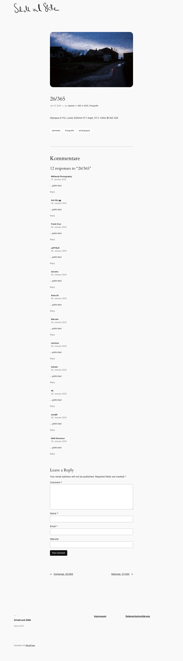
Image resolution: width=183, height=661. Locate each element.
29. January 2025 (59, 417)
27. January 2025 (58, 179)
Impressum (100, 616)
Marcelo (55, 319)
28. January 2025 (59, 203)
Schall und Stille (22, 620)
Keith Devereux (58, 438)
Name (54, 513)
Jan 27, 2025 (55, 105)
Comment (56, 482)
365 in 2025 (83, 105)
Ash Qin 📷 (56, 200)
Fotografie (93, 105)
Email (54, 526)
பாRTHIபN (55, 248)
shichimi (55, 343)
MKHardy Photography (61, 176)
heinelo (54, 367)
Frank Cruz (56, 224)
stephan (71, 105)
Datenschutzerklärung (138, 616)
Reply (52, 192)
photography (84, 130)
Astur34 (55, 295)
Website (54, 539)
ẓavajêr (54, 414)
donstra (54, 271)
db (52, 390)
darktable (56, 130)
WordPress (30, 645)
